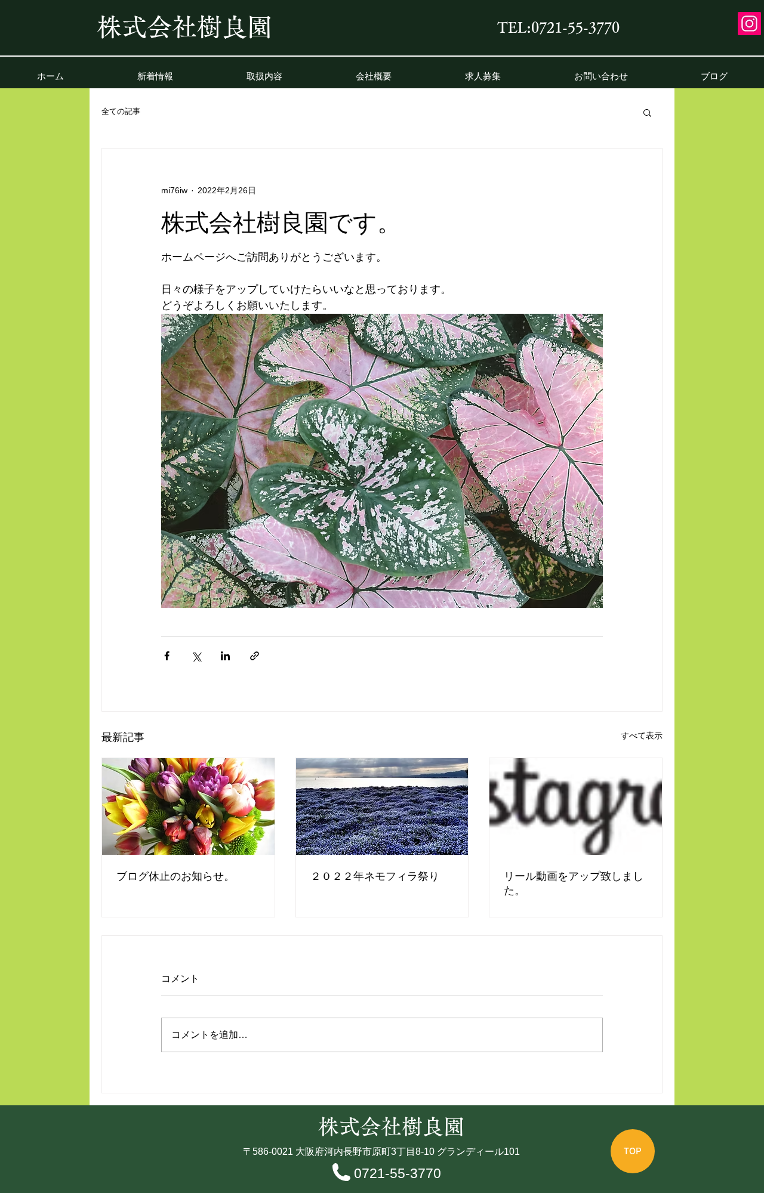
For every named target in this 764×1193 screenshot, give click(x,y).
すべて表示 (642, 735)
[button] (647, 112)
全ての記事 (120, 111)
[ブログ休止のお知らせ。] (188, 806)
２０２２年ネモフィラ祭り (374, 876)
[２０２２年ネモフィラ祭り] (382, 806)
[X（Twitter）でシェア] (196, 656)
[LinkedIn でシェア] (225, 656)
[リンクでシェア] (254, 656)
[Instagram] (749, 23)
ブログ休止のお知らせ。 (175, 876)
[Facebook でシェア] (166, 656)
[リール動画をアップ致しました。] (575, 806)
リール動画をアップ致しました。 (573, 883)
